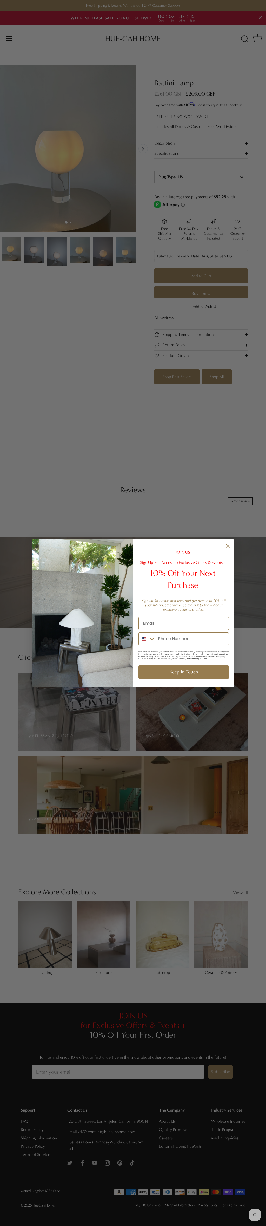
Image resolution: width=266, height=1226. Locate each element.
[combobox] (147, 639)
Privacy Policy (193, 659)
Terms (204, 659)
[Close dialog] (227, 545)
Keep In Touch (184, 672)
